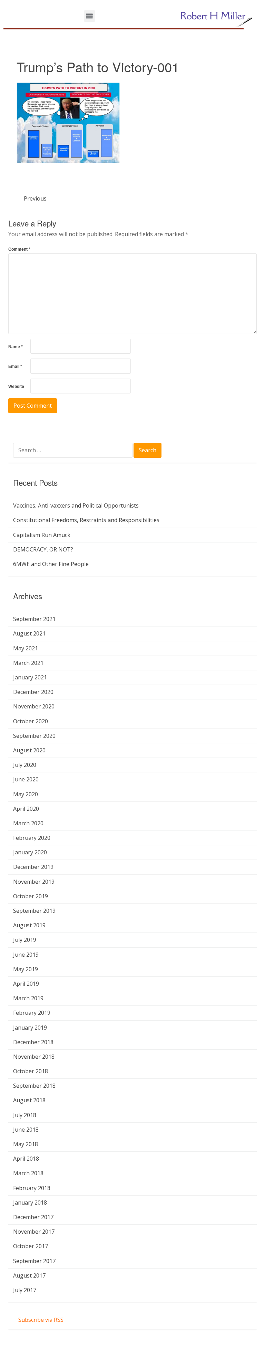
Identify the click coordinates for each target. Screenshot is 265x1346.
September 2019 (34, 911)
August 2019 (29, 925)
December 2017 (33, 1217)
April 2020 (26, 809)
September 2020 (34, 736)
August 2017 (29, 1275)
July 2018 (24, 1115)
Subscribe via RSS (40, 1320)
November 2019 (34, 881)
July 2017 (24, 1290)
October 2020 (30, 721)
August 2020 (29, 750)
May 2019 (25, 969)
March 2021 (28, 663)
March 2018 (28, 1173)
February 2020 (31, 838)
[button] (89, 16)
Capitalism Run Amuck (41, 535)
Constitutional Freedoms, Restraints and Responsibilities (86, 520)
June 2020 (26, 779)
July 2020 (24, 765)
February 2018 (31, 1188)
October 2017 (30, 1246)
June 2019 (26, 954)
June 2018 (26, 1129)
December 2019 (33, 867)
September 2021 (34, 619)
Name (15, 346)
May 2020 (25, 794)
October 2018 (30, 1071)
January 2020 (30, 852)
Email (15, 366)
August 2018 (29, 1100)
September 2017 (34, 1261)
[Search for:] (73, 450)
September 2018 (34, 1085)
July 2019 (24, 940)
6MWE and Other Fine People (51, 564)
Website (16, 386)
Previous (35, 198)
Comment (19, 249)
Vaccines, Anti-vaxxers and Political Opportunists (76, 505)
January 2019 (30, 1027)
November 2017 (34, 1231)
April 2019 (26, 983)
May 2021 (25, 648)
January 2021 (30, 677)
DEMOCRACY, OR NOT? (43, 549)
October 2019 (30, 896)
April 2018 (26, 1158)
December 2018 (33, 1042)
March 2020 (28, 823)
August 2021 (29, 633)
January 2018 (30, 1202)
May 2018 (25, 1144)
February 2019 (31, 1013)
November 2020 (34, 706)
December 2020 (33, 692)
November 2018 (34, 1056)
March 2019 (28, 998)
